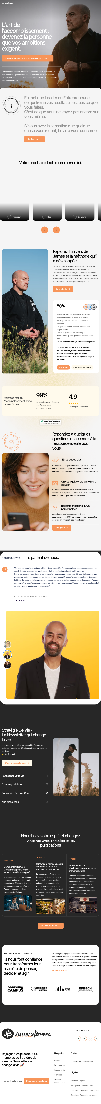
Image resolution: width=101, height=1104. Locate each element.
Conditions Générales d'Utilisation (85, 1090)
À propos (58, 1075)
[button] (97, 3)
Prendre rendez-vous (59, 1081)
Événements (59, 1070)
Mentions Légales (78, 1081)
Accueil (57, 1060)
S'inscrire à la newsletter (36, 1081)
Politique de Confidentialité (82, 1085)
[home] (7, 3)
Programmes (59, 1065)
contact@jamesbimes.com (82, 1062)
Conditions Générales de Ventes (84, 1095)
